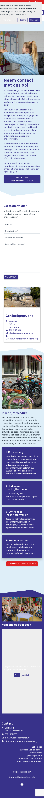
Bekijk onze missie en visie (22, 563)
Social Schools (28, 777)
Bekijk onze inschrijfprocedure (22, 179)
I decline (22, 20)
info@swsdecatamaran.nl (21, 333)
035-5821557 (15, 330)
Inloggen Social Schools (31, 2)
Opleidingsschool (34, 755)
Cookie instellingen (22, 771)
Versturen (10, 276)
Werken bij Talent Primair (30, 758)
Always (25, 674)
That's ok (34, 20)
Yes (17, 674)
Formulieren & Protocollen (29, 761)
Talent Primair (35, 752)
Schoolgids (37, 747)
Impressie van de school (30, 749)
